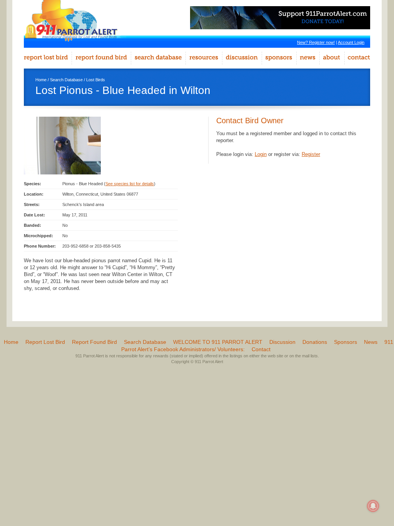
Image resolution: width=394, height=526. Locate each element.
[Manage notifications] (373, 506)
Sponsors (345, 342)
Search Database (66, 79)
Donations (314, 342)
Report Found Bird (94, 342)
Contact (261, 349)
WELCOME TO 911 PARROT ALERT (217, 342)
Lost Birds (95, 79)
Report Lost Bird (45, 342)
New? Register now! (316, 42)
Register (311, 154)
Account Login (351, 42)
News (370, 342)
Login (261, 154)
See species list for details (129, 183)
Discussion (282, 342)
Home (41, 79)
